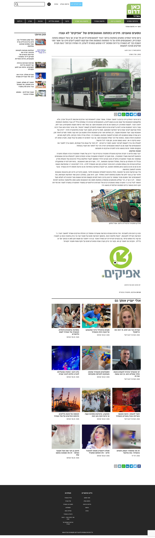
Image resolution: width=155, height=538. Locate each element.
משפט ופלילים (54, 21)
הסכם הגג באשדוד (68, 504)
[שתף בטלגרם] (131, 114)
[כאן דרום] (130, 9)
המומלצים (68, 507)
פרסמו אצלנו (64, 4)
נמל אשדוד (68, 501)
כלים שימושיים (87, 493)
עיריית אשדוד (68, 497)
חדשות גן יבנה (116, 21)
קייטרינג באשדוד (68, 514)
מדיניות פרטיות (87, 504)
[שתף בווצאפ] (123, 114)
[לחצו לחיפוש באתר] (16, 4)
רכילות (19, 21)
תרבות (40, 21)
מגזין (30, 21)
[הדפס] (115, 114)
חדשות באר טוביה (81, 21)
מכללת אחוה (68, 510)
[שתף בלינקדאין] (127, 114)
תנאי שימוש (87, 497)
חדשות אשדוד (99, 21)
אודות (56, 4)
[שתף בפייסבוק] (49, 4)
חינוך (67, 21)
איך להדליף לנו (76, 4)
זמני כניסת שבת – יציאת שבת (68, 518)
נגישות (87, 507)
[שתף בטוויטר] (135, 114)
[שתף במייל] (119, 114)
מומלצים (68, 493)
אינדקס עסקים (132, 21)
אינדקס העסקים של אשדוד (68, 523)
